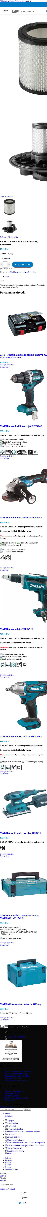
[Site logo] (23, 15)
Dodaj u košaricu (22, 264)
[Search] (44, 10)
